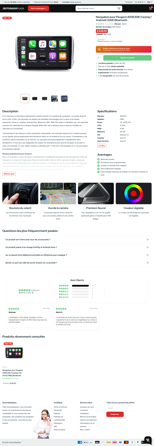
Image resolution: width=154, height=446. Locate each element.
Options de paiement (88, 420)
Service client (86, 402)
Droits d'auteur (59, 430)
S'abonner (115, 414)
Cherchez (119, 8)
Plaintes (57, 413)
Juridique (58, 402)
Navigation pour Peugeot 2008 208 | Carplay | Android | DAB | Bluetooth (12, 372)
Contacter (129, 2)
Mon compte (85, 430)
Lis (102, 146)
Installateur (84, 413)
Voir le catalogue (38, 8)
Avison (124, 24)
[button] (64, 286)
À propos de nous (87, 407)
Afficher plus (9, 174)
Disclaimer (58, 410)
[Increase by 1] (101, 56)
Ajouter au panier (127, 58)
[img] (14, 309)
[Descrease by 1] (101, 60)
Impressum (58, 423)
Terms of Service (60, 407)
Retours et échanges (88, 417)
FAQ (55, 426)
